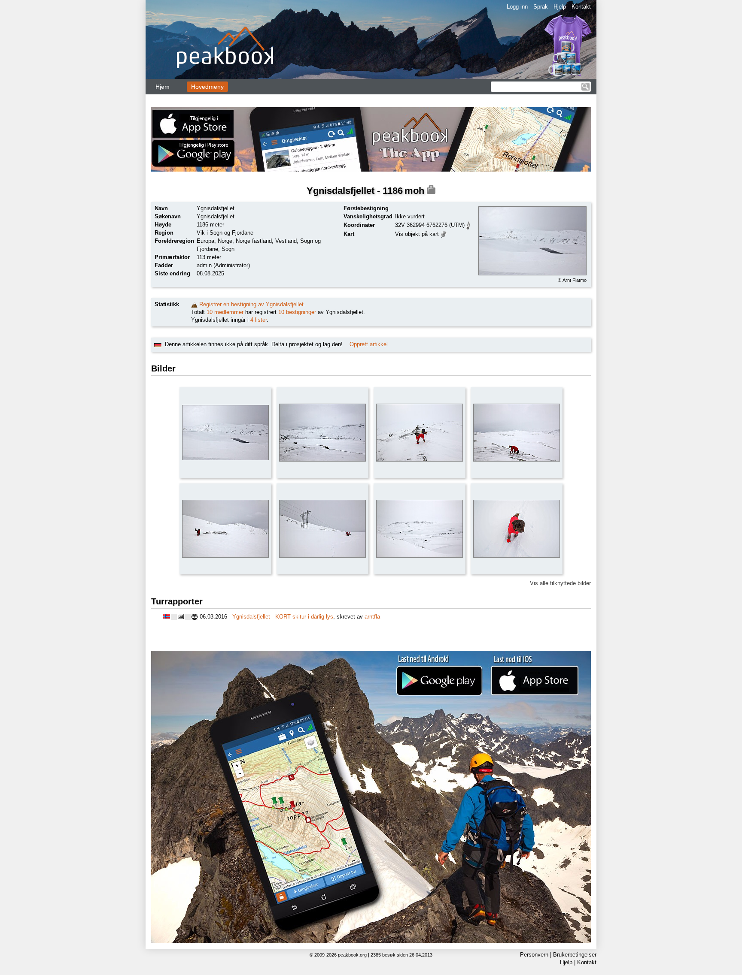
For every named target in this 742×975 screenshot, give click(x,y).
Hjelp (559, 6)
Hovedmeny (207, 86)
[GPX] (468, 224)
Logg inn (517, 6)
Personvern (534, 954)
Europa (205, 241)
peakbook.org (352, 954)
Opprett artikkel (369, 344)
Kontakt (581, 6)
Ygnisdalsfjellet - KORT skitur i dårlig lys (282, 616)
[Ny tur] (194, 304)
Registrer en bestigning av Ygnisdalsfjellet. (252, 304)
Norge (225, 241)
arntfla (372, 616)
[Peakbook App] (371, 139)
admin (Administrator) (223, 265)
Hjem (162, 86)
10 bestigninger (297, 312)
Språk (540, 6)
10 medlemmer (225, 312)
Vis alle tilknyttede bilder (560, 583)
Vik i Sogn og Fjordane (225, 232)
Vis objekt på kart (417, 234)
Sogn (228, 249)
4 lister (258, 320)
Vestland (286, 241)
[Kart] (444, 233)
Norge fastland (254, 241)
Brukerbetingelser (574, 954)
